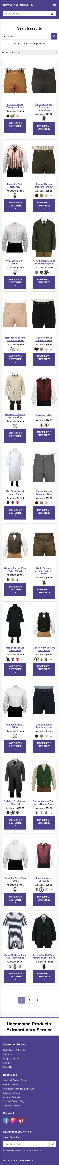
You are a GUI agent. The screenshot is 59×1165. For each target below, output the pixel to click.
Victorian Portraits (11, 1097)
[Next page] (37, 1000)
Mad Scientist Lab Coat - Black (15, 649)
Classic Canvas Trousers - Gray (44, 492)
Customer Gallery (11, 1105)
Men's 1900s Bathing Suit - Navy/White (15, 956)
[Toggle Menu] (53, 5)
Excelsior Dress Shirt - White (15, 879)
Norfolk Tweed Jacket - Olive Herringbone (44, 262)
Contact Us (8, 1054)
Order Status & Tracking (14, 1050)
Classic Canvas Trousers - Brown (15, 105)
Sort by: (5, 52)
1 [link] (21, 1000)
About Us (7, 1066)
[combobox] (26, 36)
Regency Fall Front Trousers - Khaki (15, 339)
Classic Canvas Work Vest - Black (44, 649)
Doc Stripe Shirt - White (15, 726)
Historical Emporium (18, 5)
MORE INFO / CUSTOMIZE (15, 124)
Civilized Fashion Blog (13, 1101)
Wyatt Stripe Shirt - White (15, 262)
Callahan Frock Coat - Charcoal (15, 802)
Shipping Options (11, 1058)
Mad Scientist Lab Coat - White (15, 492)
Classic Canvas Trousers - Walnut (44, 185)
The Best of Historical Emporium (18, 1088)
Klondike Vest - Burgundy (44, 879)
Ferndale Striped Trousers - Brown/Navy (43, 107)
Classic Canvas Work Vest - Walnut (15, 569)
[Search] (54, 36)
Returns (7, 1062)
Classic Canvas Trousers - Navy (44, 726)
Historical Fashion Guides (15, 1080)
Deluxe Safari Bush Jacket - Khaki (15, 415)
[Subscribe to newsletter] (53, 1144)
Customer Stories (11, 1092)
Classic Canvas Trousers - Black (44, 339)
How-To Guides (10, 1084)
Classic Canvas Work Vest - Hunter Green (44, 802)
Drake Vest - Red (43, 415)
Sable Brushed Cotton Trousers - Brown (44, 571)
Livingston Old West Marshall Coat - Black (44, 956)
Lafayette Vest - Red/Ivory (15, 185)
